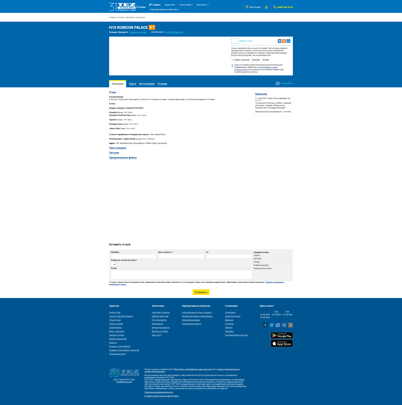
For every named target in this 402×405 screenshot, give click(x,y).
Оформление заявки (191, 320)
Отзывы (162, 83)
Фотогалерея (147, 83)
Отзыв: (114, 268)
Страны (157, 4)
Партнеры (229, 331)
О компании (230, 312)
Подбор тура (114, 312)
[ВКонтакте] (280, 41)
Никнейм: (115, 252)
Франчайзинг (157, 323)
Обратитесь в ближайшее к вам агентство (193, 369)
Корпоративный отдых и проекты (197, 312)
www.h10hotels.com (174, 32)
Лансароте (140, 17)
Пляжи (265, 59)
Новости (113, 342)
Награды (229, 327)
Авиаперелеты (115, 327)
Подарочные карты (117, 354)
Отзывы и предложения (119, 346)
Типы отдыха (114, 320)
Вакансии (229, 320)
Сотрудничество (159, 320)
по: (207, 252)
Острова (256, 59)
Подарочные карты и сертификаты (197, 316)
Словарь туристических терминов (124, 350)
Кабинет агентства (160, 316)
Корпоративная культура (236, 335)
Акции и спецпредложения (121, 316)
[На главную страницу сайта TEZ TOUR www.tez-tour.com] (122, 7)
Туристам (169, 4)
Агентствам (185, 4)
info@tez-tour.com (124, 382)
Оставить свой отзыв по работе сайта (161, 396)
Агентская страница (160, 312)
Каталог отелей (116, 323)
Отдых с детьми (242, 59)
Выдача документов (118, 338)
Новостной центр (232, 316)
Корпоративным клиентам (163, 9)
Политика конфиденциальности (158, 392)
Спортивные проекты (191, 323)
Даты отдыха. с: (165, 252)
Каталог (121, 17)
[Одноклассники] (284, 41)
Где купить (201, 4)
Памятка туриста (116, 335)
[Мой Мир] (288, 41)
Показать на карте (138, 32)
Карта (132, 83)
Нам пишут (157, 335)
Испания (130, 17)
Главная (112, 17)
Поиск (142, 6)
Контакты (229, 323)
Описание (117, 83)
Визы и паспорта (116, 331)
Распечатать (286, 83)
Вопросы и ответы (160, 331)
